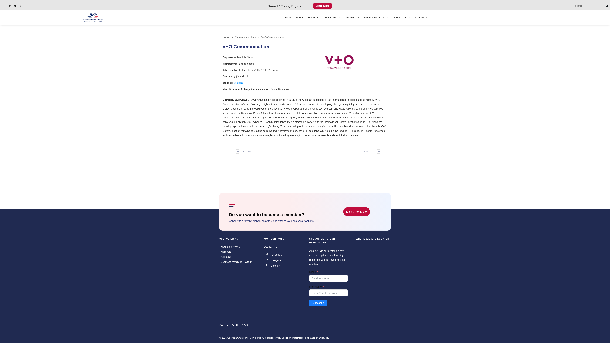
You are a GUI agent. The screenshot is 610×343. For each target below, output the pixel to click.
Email (312, 272)
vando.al (238, 82)
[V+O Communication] (340, 62)
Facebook (276, 254)
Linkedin (275, 265)
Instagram (275, 260)
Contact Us (270, 247)
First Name (315, 286)
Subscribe (318, 303)
